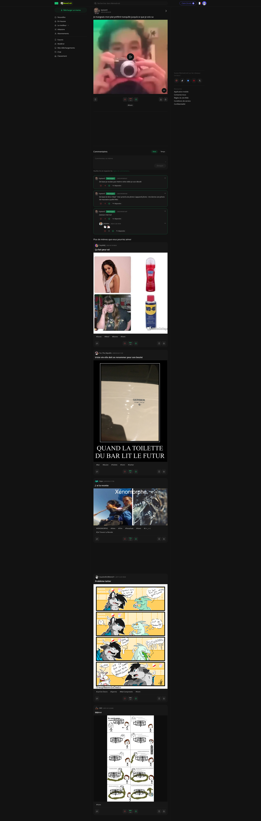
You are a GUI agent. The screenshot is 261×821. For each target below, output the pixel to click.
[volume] (164, 90)
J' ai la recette (102, 485)
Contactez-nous (180, 95)
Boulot (106, 465)
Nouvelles (61, 17)
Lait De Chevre (102, 692)
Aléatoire (61, 29)
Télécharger (72, 10)
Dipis (101, 481)
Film (120, 528)
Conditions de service (182, 101)
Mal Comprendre (127, 692)
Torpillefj (102, 245)
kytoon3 (104, 10)
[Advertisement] (189, 38)
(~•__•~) (147, 528)
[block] (166, 99)
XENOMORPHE (102, 528)
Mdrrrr (98, 712)
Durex (99, 337)
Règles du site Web (181, 98)
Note (154, 152)
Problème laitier (103, 581)
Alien (113, 528)
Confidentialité (179, 104)
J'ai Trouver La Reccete (105, 532)
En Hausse (62, 21)
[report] (161, 99)
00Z (100, 708)
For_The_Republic (105, 353)
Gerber (131, 465)
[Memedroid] (56, 3)
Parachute (129, 528)
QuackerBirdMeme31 (106, 577)
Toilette (114, 465)
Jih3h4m (106, 224)
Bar (98, 465)
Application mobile (181, 92)
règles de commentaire (121, 171)
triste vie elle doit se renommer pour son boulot (119, 357)
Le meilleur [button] (62, 25)
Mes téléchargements (66, 48)
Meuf (107, 337)
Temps (163, 152)
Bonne (115, 337)
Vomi (131, 105)
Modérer (61, 44)
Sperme (114, 692)
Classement (62, 56)
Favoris (60, 40)
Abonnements (63, 33)
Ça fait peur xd (102, 249)
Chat (59, 52)
